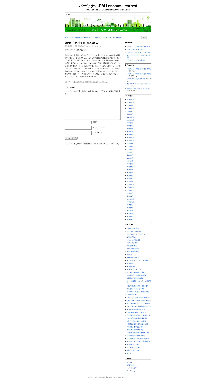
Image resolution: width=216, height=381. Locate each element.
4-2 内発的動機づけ (133, 252)
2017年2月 (130, 181)
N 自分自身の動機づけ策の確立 (136, 312)
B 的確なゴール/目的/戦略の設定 (136, 275)
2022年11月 (130, 137)
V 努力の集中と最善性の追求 (136, 336)
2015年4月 (130, 216)
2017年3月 (130, 178)
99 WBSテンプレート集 (134, 269)
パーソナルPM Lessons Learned (108, 5)
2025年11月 (130, 102)
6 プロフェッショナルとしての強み (137, 260)
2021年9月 (130, 146)
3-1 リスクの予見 (132, 243)
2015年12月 (130, 199)
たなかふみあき (88, 46)
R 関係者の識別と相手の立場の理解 (137, 324)
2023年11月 (130, 120)
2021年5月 (130, 155)
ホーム (68, 14)
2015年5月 (130, 213)
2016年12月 (130, 184)
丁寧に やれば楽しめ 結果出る (136, 60)
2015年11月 (130, 202)
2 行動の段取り (131, 237)
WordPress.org (131, 371)
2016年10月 (130, 187)
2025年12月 (130, 99)
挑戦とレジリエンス (133, 350)
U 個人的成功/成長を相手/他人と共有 (138, 333)
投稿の (130, 365)
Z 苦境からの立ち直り (133, 347)
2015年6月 (130, 211)
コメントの (132, 368)
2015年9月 (130, 205)
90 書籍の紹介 (131, 266)
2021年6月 (130, 152)
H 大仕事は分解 (131, 295)
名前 (95, 122)
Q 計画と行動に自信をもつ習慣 (136, 321)
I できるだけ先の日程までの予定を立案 (85, 82)
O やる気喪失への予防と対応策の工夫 (138, 315)
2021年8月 (130, 149)
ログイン (129, 362)
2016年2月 (130, 196)
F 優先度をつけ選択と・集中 (135, 289)
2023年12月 (130, 117)
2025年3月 (130, 105)
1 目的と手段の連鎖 (133, 228)
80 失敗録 (130, 263)
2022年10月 (130, 140)
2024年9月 (130, 111)
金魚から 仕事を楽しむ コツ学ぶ (138, 89)
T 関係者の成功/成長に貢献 (135, 330)
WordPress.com (123, 377)
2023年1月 (130, 134)
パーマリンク (103, 82)
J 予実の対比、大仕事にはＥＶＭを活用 (139, 300)
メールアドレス (99, 127)
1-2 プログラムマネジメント (135, 231)
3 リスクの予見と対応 (133, 240)
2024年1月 (130, 114)
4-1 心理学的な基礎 (133, 249)
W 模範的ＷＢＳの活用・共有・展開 (138, 338)
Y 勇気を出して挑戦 (133, 344)
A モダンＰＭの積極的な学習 (136, 272)
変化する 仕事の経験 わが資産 (77, 37)
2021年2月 (130, 161)
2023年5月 (130, 132)
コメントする (98, 46)
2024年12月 (130, 108)
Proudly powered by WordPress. (96, 377)
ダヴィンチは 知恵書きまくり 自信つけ (139, 46)
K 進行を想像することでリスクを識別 (138, 303)
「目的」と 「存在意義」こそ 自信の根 (139, 52)
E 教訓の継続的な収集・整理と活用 (137, 286)
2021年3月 (130, 158)
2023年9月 (130, 123)
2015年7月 (130, 208)
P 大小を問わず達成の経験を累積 (137, 318)
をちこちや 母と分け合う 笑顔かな (138, 84)
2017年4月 (130, 175)
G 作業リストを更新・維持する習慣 (138, 292)
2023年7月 (130, 129)
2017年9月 (130, 172)
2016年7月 (130, 190)
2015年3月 (130, 219)
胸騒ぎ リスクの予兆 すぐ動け (108, 37)
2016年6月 (130, 193)
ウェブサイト (97, 133)
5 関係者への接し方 (133, 257)
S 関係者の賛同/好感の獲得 (135, 327)
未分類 (129, 353)
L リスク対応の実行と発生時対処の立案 (139, 306)
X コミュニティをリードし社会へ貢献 (138, 341)
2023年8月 (130, 126)
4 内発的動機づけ (132, 246)
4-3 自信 (129, 254)
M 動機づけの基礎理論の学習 (136, 309)
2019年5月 (130, 167)
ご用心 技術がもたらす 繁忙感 (136, 49)
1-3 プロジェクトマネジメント (136, 234)
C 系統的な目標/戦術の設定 (135, 278)
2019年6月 (130, 164)
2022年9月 (130, 143)
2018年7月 (130, 170)
